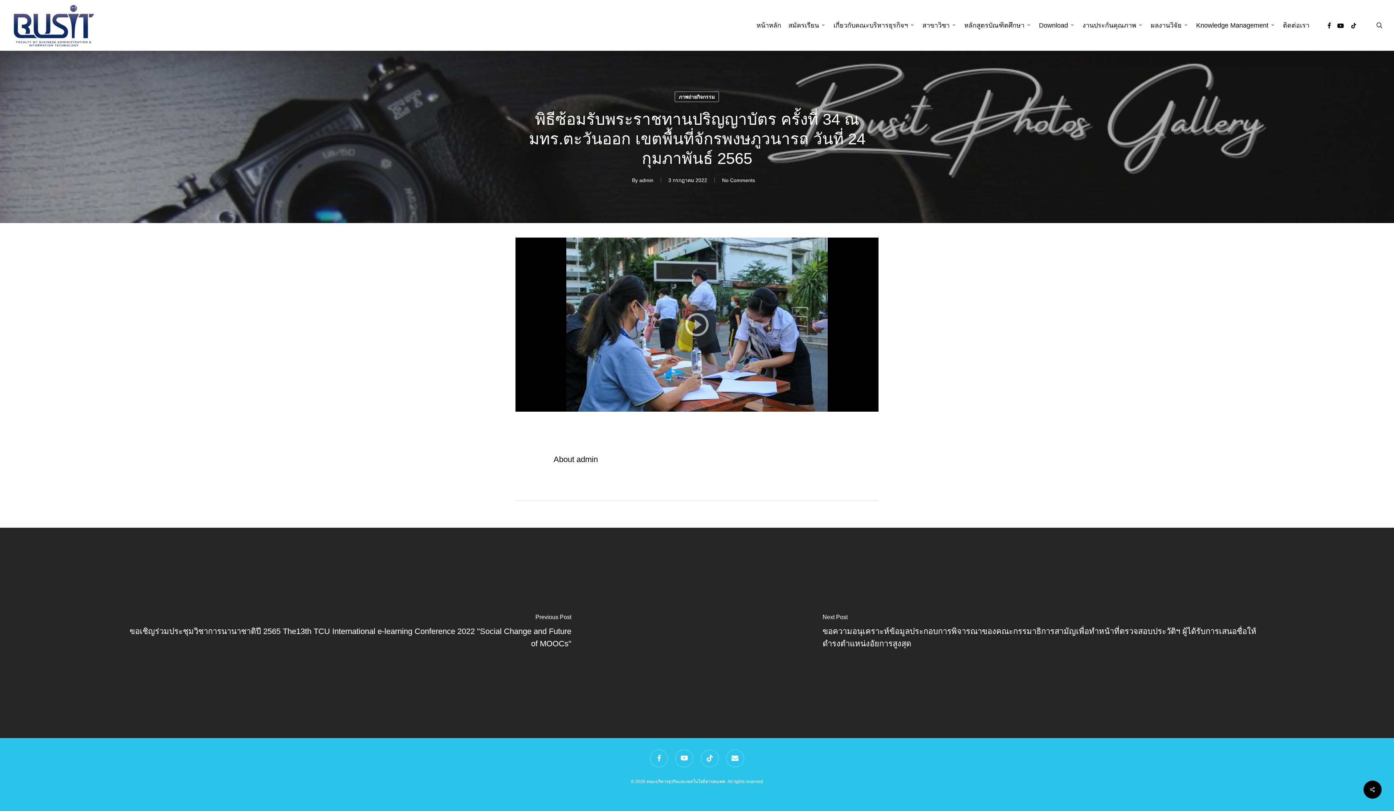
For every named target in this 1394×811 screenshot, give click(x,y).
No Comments (738, 180)
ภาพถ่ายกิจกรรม (697, 96)
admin (646, 180)
